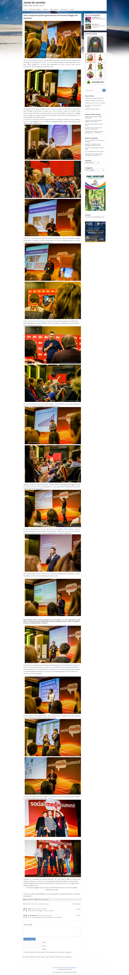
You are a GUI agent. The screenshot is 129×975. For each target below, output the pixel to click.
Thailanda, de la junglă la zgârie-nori (94, 98)
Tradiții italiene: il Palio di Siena (94, 148)
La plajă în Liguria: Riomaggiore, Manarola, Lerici (92, 144)
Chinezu (53, 109)
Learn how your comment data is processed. (59, 957)
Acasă (25, 9)
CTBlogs (74, 972)
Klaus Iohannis (48, 242)
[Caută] (104, 90)
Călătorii (45, 9)
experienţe (45, 899)
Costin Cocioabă (39, 321)
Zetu (45, 799)
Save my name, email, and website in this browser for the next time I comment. (48, 952)
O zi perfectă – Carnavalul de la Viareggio (93, 105)
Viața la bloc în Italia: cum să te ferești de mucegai (36, 904)
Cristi (29, 909)
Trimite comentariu (29, 939)
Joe (86, 140)
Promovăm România (35, 9)
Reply (79, 909)
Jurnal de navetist (34, 2)
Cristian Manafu (59, 404)
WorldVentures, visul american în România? (93, 128)
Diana (41, 799)
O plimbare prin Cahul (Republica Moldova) (93, 121)
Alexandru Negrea (65, 665)
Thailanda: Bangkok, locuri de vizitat (94, 100)
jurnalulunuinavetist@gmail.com (67, 967)
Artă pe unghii (75, 904)
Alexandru (51, 799)
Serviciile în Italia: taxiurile (91, 124)
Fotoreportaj (63, 9)
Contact (72, 9)
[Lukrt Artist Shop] (95, 60)
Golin (41, 489)
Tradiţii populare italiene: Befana (93, 116)
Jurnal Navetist (32, 915)
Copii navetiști (54, 9)
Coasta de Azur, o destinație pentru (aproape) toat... (94, 132)
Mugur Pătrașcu (69, 529)
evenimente (39, 899)
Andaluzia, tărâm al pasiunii (92, 109)
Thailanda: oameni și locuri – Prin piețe (95, 103)
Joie (40, 62)
